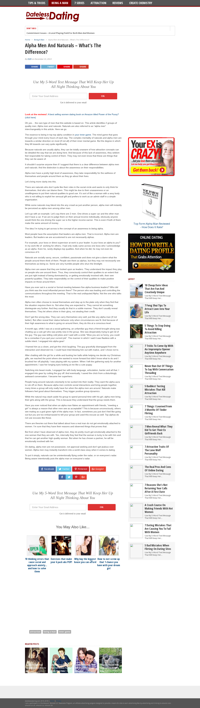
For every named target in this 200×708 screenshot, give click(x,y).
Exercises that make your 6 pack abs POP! (61, 560)
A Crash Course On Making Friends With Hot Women (159, 508)
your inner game (83, 134)
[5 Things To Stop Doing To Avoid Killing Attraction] (136, 337)
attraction (35, 631)
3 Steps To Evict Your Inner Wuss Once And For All (36, 667)
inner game (64, 631)
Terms (52, 701)
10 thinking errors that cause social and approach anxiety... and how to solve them (37, 565)
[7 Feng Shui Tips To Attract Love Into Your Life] (136, 317)
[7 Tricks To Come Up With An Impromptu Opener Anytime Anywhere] (136, 357)
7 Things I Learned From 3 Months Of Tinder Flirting (158, 410)
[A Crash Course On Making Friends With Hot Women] (136, 517)
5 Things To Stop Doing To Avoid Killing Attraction (157, 329)
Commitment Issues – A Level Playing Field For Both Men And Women (61, 33)
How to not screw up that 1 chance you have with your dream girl (108, 563)
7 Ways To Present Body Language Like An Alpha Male (109, 667)
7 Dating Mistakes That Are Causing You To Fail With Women (158, 528)
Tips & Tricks (36, 3)
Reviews (117, 3)
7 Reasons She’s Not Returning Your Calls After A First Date (156, 488)
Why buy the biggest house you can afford (85, 560)
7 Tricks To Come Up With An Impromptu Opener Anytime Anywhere (159, 349)
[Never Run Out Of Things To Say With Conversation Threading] (136, 378)
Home (27, 39)
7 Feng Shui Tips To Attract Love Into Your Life (157, 309)
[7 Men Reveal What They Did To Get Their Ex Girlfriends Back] (136, 438)
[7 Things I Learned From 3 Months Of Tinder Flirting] (136, 418)
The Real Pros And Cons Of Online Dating (158, 468)
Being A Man (60, 3)
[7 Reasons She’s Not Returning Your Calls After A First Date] (136, 496)
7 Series (79, 3)
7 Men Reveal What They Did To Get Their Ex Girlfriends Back (158, 430)
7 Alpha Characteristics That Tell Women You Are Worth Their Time (60, 667)
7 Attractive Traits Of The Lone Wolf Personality (157, 450)
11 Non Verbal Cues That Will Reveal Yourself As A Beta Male (85, 667)
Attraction (98, 3)
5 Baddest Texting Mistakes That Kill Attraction (155, 389)
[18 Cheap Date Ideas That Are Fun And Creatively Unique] (136, 297)
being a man (50, 631)
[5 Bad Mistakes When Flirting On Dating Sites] (136, 557)
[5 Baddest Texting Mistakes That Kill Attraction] (136, 398)
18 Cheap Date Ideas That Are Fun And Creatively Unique (156, 288)
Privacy (58, 701)
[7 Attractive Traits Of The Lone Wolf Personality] (136, 458)
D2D (30, 59)
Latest (131, 279)
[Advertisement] (51, 599)
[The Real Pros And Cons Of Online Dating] (136, 478)
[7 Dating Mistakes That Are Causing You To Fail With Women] (136, 537)
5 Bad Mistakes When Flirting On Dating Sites (158, 547)
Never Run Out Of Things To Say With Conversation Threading (159, 369)
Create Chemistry (140, 3)
